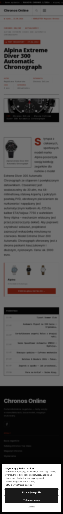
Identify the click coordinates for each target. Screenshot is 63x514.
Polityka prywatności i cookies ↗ (19, 485)
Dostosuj (31, 507)
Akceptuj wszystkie (31, 492)
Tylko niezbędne (31, 500)
